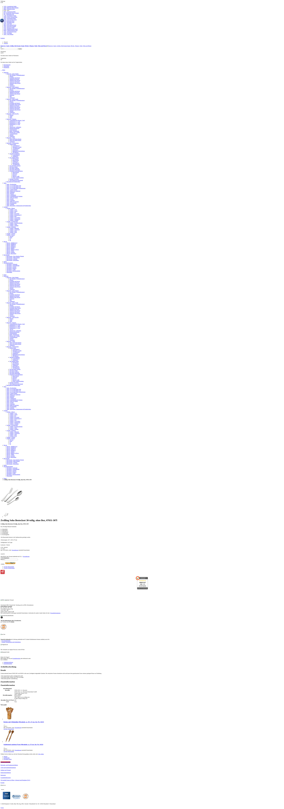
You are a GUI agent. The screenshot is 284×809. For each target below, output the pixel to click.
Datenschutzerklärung (6, 772)
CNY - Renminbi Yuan (9, 22)
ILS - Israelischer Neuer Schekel (11, 13)
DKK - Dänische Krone (9, 9)
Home (5, 478)
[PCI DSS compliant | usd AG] (4, 629)
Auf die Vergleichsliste (9, 568)
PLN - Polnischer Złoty (9, 21)
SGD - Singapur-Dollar (9, 27)
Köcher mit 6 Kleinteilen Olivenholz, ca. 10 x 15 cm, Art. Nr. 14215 (24, 722)
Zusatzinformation (8, 663)
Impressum (3, 775)
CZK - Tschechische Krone (10, 31)
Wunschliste (6, 66)
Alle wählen (41, 754)
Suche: (2, 48)
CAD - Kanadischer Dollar (10, 15)
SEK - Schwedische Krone (10, 25)
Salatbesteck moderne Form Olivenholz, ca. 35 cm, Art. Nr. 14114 (23, 744)
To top (2, 807)
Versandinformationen (55, 613)
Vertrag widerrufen (5, 762)
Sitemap (5, 756)
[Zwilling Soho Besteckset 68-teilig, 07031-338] (6, 516)
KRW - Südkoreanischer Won (11, 30)
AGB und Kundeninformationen (8, 767)
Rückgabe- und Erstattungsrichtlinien (9, 765)
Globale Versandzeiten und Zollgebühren (11, 642)
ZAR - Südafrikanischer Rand (11, 29)
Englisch (3, 38)
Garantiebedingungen (6, 777)
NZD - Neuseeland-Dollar (10, 18)
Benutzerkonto (7, 64)
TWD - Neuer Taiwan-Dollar (10, 17)
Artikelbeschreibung (8, 662)
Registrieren (6, 67)
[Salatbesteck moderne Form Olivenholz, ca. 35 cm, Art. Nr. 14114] (10, 741)
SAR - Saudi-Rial (8, 23)
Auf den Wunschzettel (9, 566)
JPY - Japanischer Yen (9, 14)
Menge (2, 559)
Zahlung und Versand (6, 770)
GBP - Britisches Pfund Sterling (11, 7)
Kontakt (2, 782)
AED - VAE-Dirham (8, 34)
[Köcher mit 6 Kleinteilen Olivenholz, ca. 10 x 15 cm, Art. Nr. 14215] (10, 719)
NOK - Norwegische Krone (10, 19)
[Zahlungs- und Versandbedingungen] (2, 602)
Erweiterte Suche (8, 759)
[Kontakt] (2, 654)
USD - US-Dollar (8, 33)
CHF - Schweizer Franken (10, 26)
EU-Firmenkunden (6, 640)
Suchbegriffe (7, 758)
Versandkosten (15, 550)
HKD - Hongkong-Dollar (10, 11)
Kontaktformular (16, 658)
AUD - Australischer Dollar (10, 6)
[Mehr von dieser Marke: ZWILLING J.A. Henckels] (3, 573)
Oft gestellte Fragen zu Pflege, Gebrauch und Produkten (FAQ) (15, 780)
